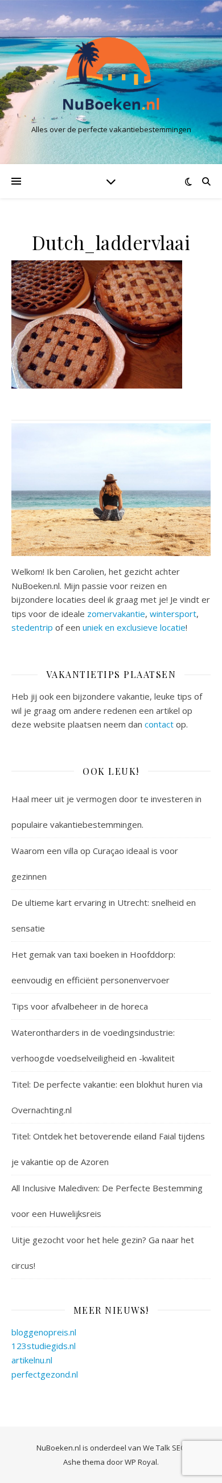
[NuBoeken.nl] (111, 72)
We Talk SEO (164, 1448)
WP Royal (141, 1462)
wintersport (173, 613)
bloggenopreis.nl (43, 1332)
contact (159, 724)
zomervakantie (116, 613)
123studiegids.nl (43, 1345)
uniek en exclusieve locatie (134, 627)
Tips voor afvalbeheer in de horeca (79, 1006)
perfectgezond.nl (44, 1374)
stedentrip (32, 627)
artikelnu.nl (31, 1360)
